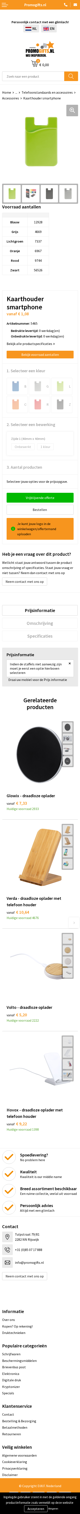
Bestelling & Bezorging (19, 1421)
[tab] (40, 610)
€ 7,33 (17, 803)
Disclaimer (10, 1475)
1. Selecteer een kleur (26, 370)
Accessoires (10, 98)
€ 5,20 (17, 1014)
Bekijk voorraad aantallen (40, 354)
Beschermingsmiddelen (19, 1360)
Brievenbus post (14, 1367)
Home (6, 92)
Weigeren (53, 1508)
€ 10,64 (18, 912)
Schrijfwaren (11, 1354)
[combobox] (33, 76)
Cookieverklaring (14, 1462)
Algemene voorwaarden (19, 1455)
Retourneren (11, 1434)
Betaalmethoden (14, 1427)
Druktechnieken (13, 1333)
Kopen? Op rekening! (17, 1326)
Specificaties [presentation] (39, 636)
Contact (8, 1414)
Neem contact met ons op (25, 581)
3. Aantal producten (24, 467)
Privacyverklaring (15, 1468)
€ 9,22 (17, 1123)
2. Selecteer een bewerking (31, 424)
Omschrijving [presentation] (40, 623)
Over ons (8, 1320)
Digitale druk (11, 1380)
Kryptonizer (11, 1387)
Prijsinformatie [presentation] (40, 610)
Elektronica (10, 1373)
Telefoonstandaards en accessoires (47, 92)
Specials (8, 1393)
